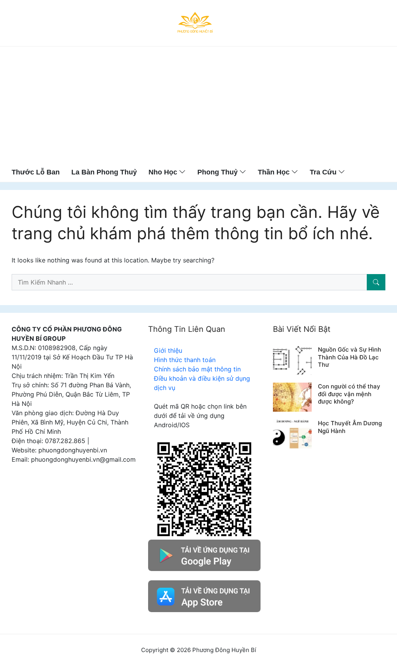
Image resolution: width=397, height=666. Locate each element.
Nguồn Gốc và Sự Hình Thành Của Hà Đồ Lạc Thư (349, 357)
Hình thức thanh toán (185, 360)
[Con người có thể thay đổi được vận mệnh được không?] (292, 396)
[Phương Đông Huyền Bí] (195, 22)
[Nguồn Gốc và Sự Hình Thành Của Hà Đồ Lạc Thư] (292, 360)
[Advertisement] (198, 104)
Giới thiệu (168, 350)
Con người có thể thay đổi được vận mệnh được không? (349, 394)
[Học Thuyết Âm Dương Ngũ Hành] (292, 433)
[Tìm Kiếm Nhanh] (376, 282)
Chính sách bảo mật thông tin (197, 369)
